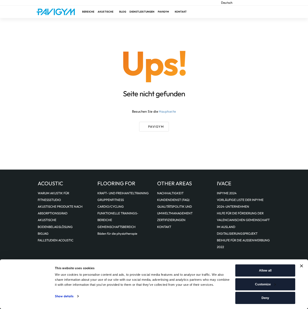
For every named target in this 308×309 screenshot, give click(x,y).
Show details (64, 296)
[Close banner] (301, 265)
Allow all (265, 270)
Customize (263, 284)
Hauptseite (167, 111)
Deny (265, 298)
